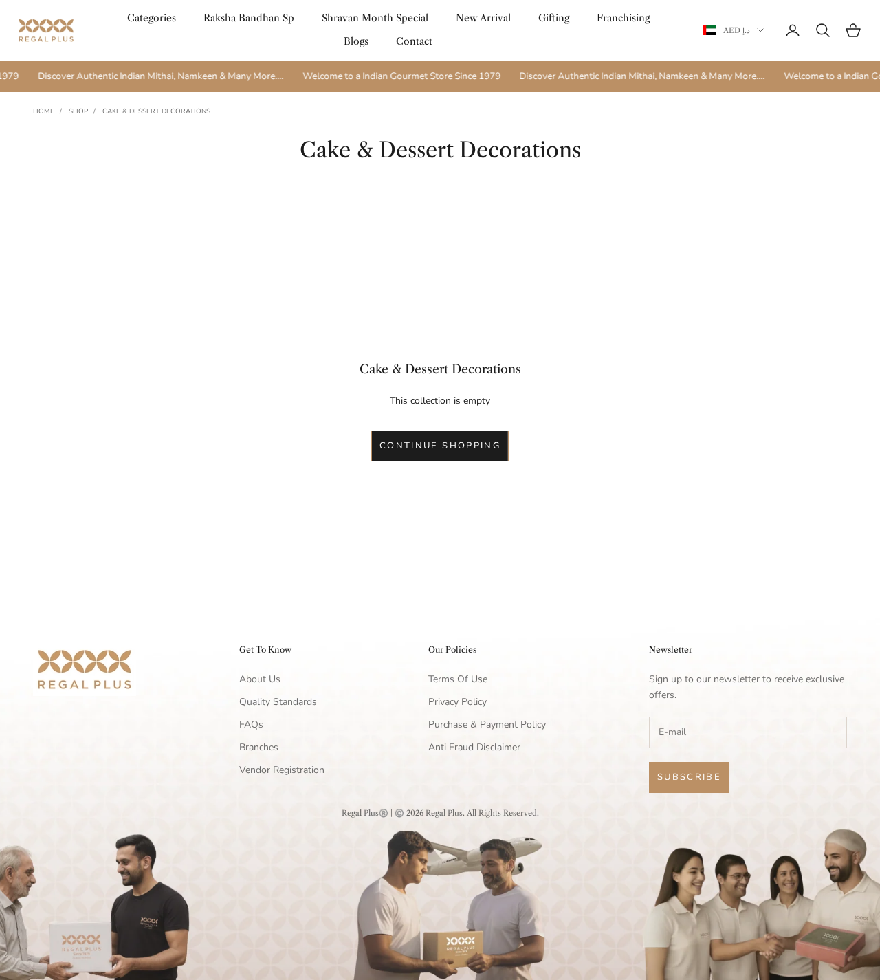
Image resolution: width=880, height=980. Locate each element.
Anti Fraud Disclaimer (474, 747)
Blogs (356, 41)
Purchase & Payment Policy (487, 724)
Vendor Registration (281, 769)
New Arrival (483, 18)
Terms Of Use (457, 679)
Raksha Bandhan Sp (249, 18)
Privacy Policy (457, 701)
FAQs (251, 724)
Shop (78, 111)
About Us (259, 679)
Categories (151, 18)
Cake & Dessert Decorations (156, 111)
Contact (414, 41)
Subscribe (689, 777)
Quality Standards (278, 701)
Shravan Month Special (375, 18)
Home (43, 111)
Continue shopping (440, 445)
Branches (258, 747)
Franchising (623, 18)
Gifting (553, 18)
